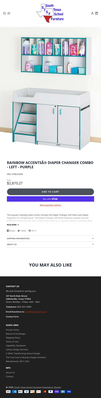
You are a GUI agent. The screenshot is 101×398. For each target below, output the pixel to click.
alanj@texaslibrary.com (36, 311)
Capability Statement (16, 345)
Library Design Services (17, 349)
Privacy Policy (12, 330)
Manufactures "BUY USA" (17, 361)
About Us (10, 372)
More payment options (50, 205)
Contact (9, 376)
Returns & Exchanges (15, 334)
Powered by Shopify (51, 387)
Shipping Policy (13, 337)
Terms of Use (12, 341)
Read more (12, 225)
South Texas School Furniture (28, 387)
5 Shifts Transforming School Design (23, 353)
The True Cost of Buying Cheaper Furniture (26, 357)
